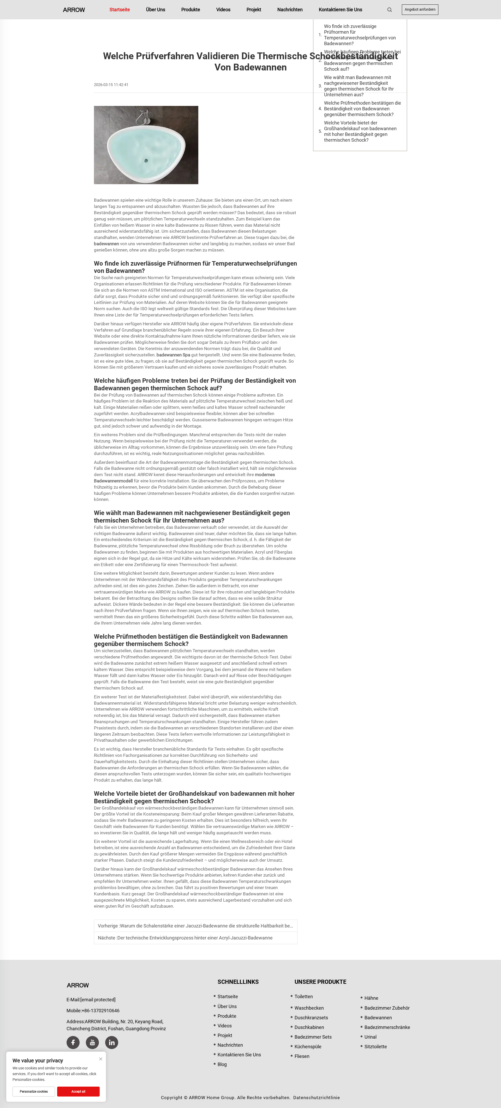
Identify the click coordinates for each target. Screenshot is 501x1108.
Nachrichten (290, 9)
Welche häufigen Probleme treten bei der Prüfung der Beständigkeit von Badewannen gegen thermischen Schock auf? (362, 60)
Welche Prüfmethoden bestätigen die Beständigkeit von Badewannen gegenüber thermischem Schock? (362, 108)
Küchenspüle (308, 1046)
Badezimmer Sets (313, 1037)
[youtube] (92, 1042)
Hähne (371, 998)
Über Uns (155, 9)
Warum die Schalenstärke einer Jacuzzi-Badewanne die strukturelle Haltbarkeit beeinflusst (214, 926)
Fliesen (302, 1056)
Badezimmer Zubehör (387, 1008)
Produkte (190, 9)
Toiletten (304, 996)
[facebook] (73, 1042)
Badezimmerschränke (387, 1027)
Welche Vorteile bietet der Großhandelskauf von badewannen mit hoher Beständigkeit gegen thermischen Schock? (360, 131)
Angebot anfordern (420, 9)
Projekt (254, 9)
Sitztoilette (376, 1046)
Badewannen (378, 1017)
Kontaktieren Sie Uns (340, 9)
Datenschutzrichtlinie (316, 1097)
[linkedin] (111, 1042)
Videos (223, 9)
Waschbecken (309, 1008)
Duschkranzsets (311, 1017)
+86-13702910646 (101, 1010)
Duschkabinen (309, 1027)
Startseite (120, 9)
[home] (74, 9)
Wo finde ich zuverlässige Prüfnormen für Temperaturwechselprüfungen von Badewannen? (360, 34)
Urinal (371, 1037)
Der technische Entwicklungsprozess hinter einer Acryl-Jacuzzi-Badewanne (195, 938)
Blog (222, 1064)
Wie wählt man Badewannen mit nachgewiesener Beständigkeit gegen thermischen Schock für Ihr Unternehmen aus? (359, 86)
